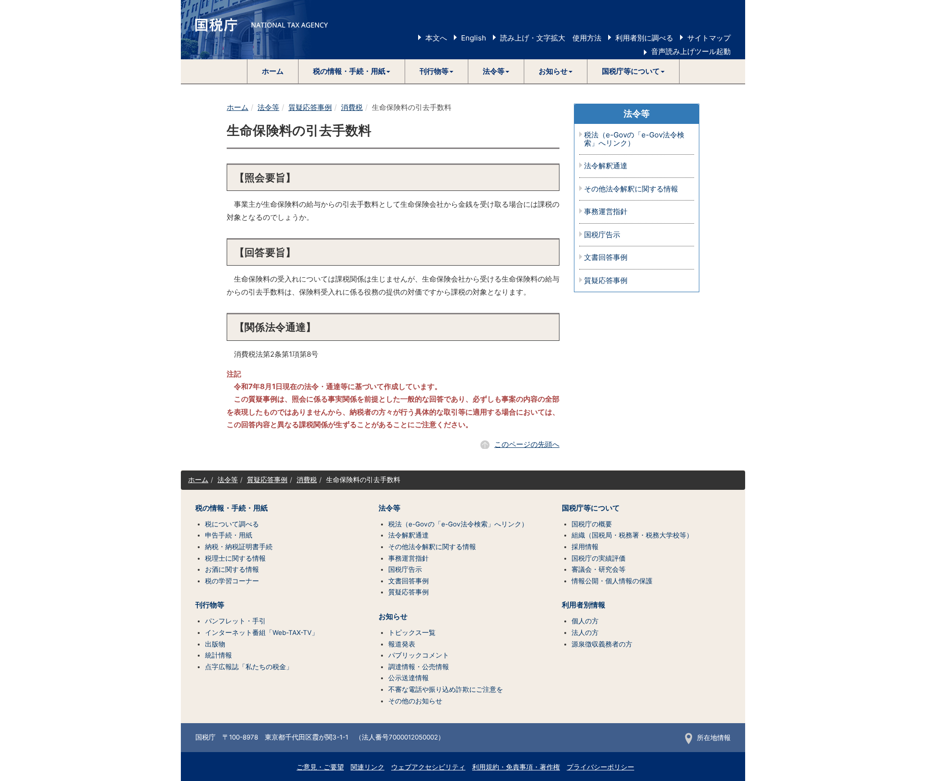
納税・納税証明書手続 (238, 547)
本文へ (436, 37)
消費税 (352, 107)
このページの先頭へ (526, 444)
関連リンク (367, 767)
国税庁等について (591, 508)
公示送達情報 (408, 678)
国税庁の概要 (592, 524)
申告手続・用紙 (228, 535)
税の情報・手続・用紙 (231, 508)
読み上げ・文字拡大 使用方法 (550, 37)
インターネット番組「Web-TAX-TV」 (261, 632)
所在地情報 (714, 737)
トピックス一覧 (412, 632)
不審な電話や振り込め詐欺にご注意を (445, 689)
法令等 (268, 107)
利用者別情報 (583, 605)
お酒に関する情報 (232, 569)
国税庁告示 (602, 235)
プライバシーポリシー (600, 767)
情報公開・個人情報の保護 (612, 581)
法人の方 (585, 632)
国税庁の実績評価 (599, 558)
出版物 (215, 644)
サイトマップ (709, 37)
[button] (352, 71)
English (473, 37)
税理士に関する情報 (235, 558)
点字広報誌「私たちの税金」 (249, 667)
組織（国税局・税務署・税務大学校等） (632, 535)
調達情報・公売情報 (418, 667)
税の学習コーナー (232, 581)
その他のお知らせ (415, 701)
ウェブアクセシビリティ (428, 767)
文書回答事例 (605, 258)
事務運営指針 (605, 212)
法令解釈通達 (605, 166)
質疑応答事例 (310, 107)
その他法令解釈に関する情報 (631, 189)
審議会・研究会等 (599, 569)
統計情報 (218, 655)
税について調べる (232, 524)
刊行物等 (209, 605)
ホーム (273, 71)
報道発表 (401, 644)
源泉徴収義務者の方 (602, 644)
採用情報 (585, 547)
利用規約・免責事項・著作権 (516, 767)
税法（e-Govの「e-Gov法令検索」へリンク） (634, 139)
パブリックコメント (418, 655)
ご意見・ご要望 (320, 767)
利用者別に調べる (644, 37)
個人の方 (585, 621)
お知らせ (393, 616)
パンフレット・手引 (235, 621)
